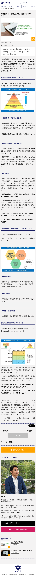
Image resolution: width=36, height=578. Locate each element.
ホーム (2, 9)
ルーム (11, 6)
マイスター (25, 6)
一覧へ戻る (18, 436)
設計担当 (27, 49)
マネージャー (13, 51)
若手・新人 (26, 51)
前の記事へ (6, 431)
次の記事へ (30, 431)
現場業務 (20, 49)
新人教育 (5, 49)
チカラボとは (3, 6)
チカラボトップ (5, 574)
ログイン (25, 2)
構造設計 (12, 49)
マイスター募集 (32, 6)
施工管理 (14, 54)
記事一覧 (7, 9)
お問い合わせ (31, 574)
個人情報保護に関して (23, 574)
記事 (18, 6)
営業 (20, 51)
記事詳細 (12, 9)
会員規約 (15, 574)
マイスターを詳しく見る (10, 523)
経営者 (5, 51)
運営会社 (11, 574)
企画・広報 (6, 54)
